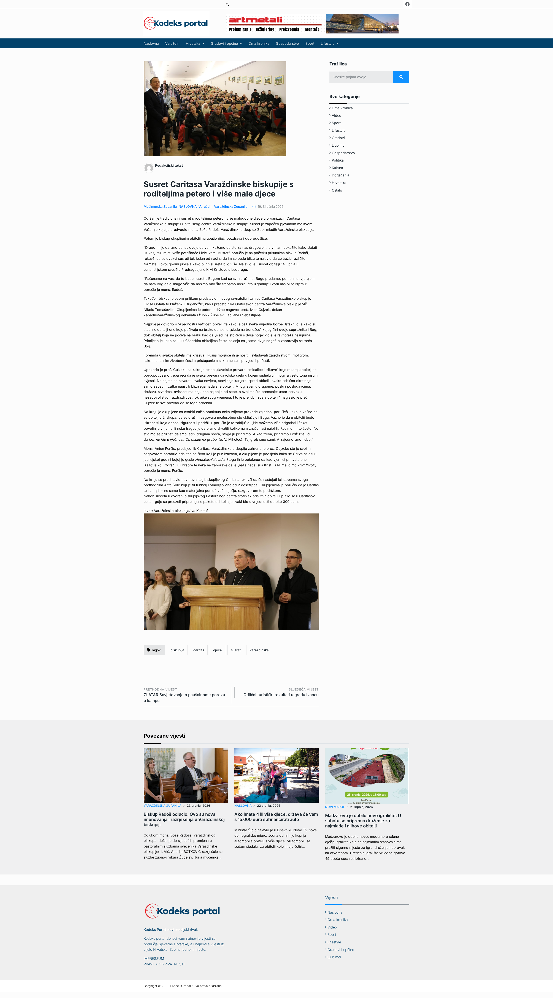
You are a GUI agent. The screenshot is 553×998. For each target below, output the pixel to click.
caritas (198, 650)
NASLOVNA (188, 206)
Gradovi (338, 138)
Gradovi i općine (224, 43)
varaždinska (259, 650)
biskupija (177, 650)
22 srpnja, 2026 (268, 805)
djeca (217, 650)
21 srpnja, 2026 (361, 807)
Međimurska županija (160, 206)
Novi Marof (335, 807)
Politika (338, 160)
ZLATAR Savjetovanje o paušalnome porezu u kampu (184, 695)
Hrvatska (193, 43)
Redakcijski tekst (169, 165)
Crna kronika (258, 43)
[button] (195, 43)
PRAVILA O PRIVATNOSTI (164, 964)
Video (336, 115)
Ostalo (337, 190)
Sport (309, 43)
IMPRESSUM (154, 958)
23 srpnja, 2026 (198, 805)
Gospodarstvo (287, 43)
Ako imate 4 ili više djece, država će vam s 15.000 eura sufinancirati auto (276, 817)
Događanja (340, 175)
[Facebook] (407, 4)
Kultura (337, 168)
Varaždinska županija (231, 206)
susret (236, 650)
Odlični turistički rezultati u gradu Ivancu (281, 692)
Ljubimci (338, 145)
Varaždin (172, 43)
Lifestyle (327, 43)
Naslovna (151, 43)
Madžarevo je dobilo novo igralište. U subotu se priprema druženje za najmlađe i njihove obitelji (363, 820)
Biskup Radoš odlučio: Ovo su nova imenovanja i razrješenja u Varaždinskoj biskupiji (184, 819)
